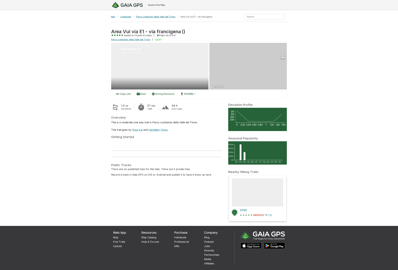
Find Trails (119, 241)
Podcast (209, 241)
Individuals (180, 237)
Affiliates (209, 263)
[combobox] (262, 17)
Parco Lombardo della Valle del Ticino (155, 16)
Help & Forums (150, 241)
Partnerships (211, 254)
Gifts (176, 246)
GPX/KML (187, 94)
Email (141, 94)
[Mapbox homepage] (217, 86)
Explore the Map (156, 5)
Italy (113, 16)
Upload (117, 246)
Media (207, 259)
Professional (181, 241)
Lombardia (125, 16)
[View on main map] (283, 57)
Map (115, 237)
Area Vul (137, 129)
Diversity (209, 250)
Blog (206, 237)
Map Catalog (148, 237)
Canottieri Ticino (158, 129)
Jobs (207, 246)
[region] (248, 66)
